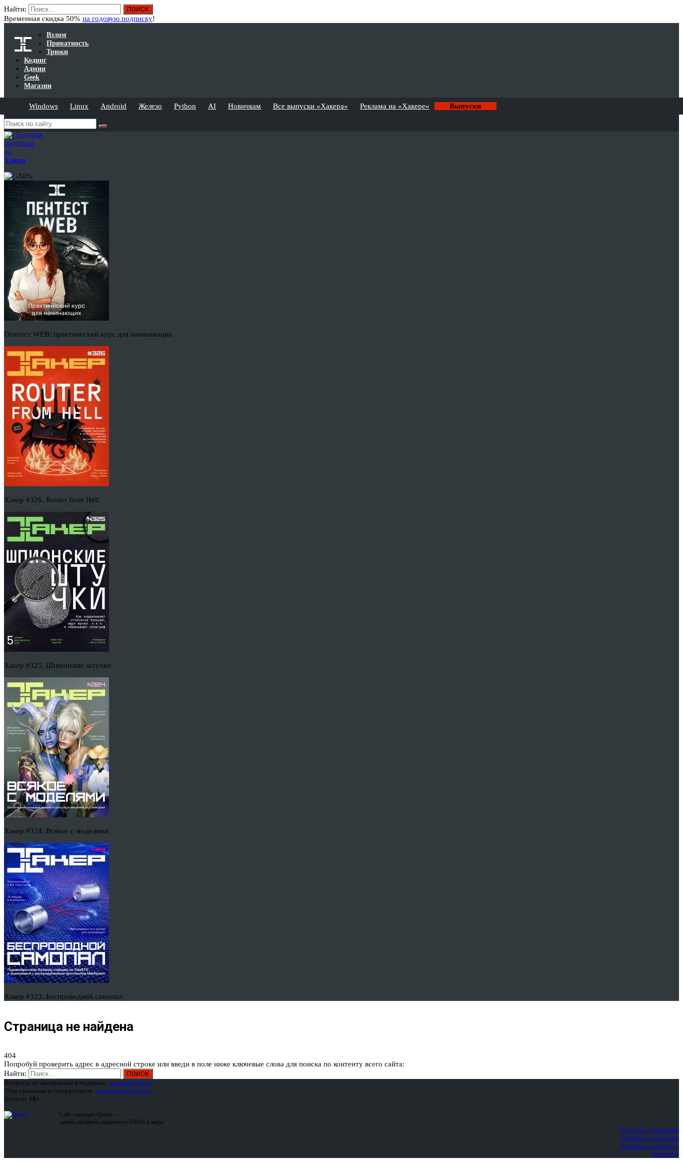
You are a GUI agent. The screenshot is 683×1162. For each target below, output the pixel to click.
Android (113, 106)
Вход (672, 14)
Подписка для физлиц (649, 1129)
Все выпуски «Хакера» (310, 106)
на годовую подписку (117, 19)
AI (212, 106)
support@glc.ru (131, 1082)
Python (185, 106)
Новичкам (244, 106)
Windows (43, 106)
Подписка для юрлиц (649, 1137)
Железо (150, 106)
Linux (79, 106)
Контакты (665, 1153)
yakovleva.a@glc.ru (123, 1090)
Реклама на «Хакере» (395, 106)
